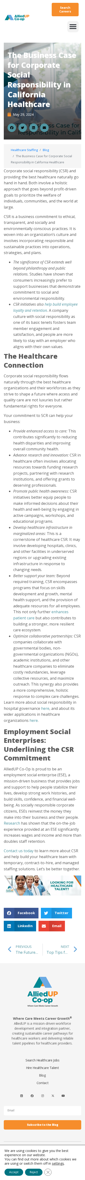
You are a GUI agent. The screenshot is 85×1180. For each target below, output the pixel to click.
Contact (43, 1083)
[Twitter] (53, 1096)
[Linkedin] (21, 1096)
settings (58, 1163)
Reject (34, 1172)
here (45, 708)
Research (12, 823)
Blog (46, 150)
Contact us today (19, 850)
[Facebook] (32, 1096)
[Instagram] (42, 1096)
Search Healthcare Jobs (43, 1060)
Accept (13, 1172)
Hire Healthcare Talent (42, 1067)
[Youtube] (63, 1096)
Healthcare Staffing (24, 150)
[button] (73, 26)
